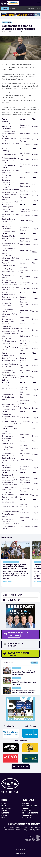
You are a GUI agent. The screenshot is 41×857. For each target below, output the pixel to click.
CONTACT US (27, 817)
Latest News (7, 22)
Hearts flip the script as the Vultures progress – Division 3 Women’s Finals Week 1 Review (24, 682)
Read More (7, 582)
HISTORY (4, 815)
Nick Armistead (8, 32)
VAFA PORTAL (27, 815)
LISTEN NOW (12, 646)
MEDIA (3, 806)
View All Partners (20, 767)
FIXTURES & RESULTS (29, 806)
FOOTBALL (26, 803)
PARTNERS (5, 813)
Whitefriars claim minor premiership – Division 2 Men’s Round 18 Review (24, 691)
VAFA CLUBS (26, 808)
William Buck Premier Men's (11, 562)
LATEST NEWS (6, 808)
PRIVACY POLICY (20, 853)
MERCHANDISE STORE (30, 813)
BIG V (3, 817)
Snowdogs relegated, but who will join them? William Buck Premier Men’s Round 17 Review (15, 567)
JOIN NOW (11, 655)
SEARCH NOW (14, 636)
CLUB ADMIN (26, 810)
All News (33, 662)
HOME (3, 803)
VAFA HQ (4, 810)
